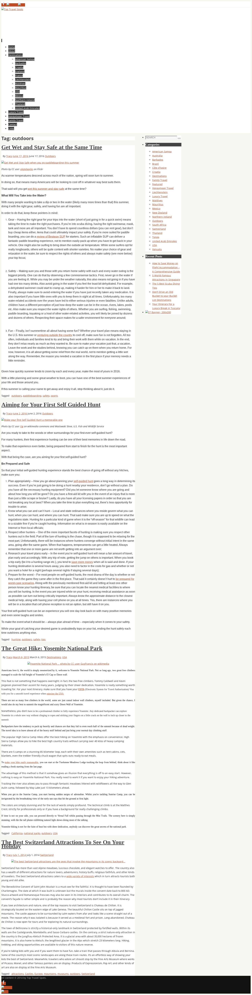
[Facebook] (4, 5)
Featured (157, 184)
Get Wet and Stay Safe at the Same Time (51, 147)
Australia (157, 155)
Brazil (155, 163)
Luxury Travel (160, 196)
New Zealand (159, 212)
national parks (32, 833)
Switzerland (47, 855)
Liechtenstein (160, 192)
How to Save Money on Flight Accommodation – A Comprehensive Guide (166, 267)
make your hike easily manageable (21, 762)
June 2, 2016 (20, 413)
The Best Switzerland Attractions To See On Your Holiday (62, 844)
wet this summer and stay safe (46, 188)
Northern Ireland (162, 216)
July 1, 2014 (19, 855)
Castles (29, 973)
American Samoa (162, 151)
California (17, 833)
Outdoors (50, 156)
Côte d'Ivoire (159, 167)
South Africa (159, 224)
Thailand (157, 233)
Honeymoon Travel (163, 188)
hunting (16, 639)
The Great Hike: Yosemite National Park (51, 648)
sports (54, 395)
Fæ (21, 426)
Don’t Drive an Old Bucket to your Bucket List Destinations (164, 296)
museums (63, 973)
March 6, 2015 (21, 657)
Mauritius (157, 204)
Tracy (9, 156)
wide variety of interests (80, 876)
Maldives (157, 200)
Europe (38, 973)
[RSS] (21, 5)
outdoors (16, 395)
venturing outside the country (54, 335)
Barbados (157, 159)
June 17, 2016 (20, 156)
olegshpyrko (26, 169)
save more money (82, 562)
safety (46, 395)
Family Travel (159, 180)
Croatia (156, 171)
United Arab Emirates (164, 241)
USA (64, 657)
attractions (17, 973)
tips (43, 639)
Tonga (155, 237)
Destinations (54, 657)
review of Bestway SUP (51, 236)
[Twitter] (12, 5)
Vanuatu (157, 249)
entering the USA (55, 693)
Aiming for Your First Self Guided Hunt (50, 404)
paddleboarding (32, 395)
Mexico (156, 208)
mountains (50, 973)
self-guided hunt (83, 481)
